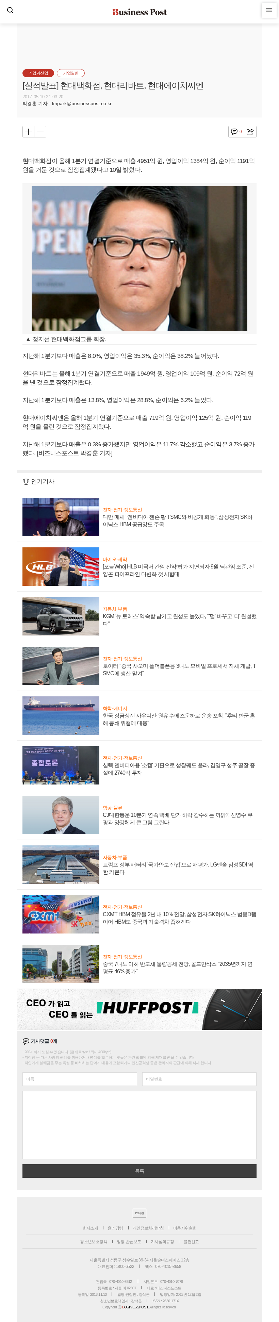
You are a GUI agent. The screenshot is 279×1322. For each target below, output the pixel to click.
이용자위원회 (184, 1228)
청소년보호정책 (93, 1241)
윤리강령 (115, 1228)
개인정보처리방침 (148, 1228)
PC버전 (139, 1213)
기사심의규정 (162, 1241)
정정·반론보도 (129, 1241)
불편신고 (191, 1241)
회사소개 (90, 1228)
